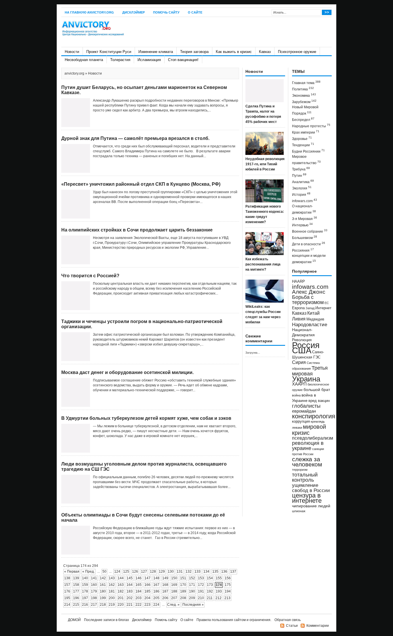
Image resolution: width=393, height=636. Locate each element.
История (301, 194)
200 (112, 598)
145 (130, 578)
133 (197, 571)
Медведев (315, 319)
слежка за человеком (307, 462)
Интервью (302, 224)
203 (139, 598)
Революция (302, 340)
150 (174, 578)
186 (156, 591)
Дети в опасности (308, 243)
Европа (298, 308)
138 (67, 578)
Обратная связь (287, 620)
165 (139, 585)
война (296, 395)
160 (94, 585)
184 (139, 591)
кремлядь (318, 421)
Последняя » (193, 605)
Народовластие (309, 324)
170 (183, 585)
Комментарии (317, 626)
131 (180, 571)
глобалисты (306, 406)
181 (112, 591)
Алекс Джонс (308, 292)
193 (219, 591)
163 (121, 585)
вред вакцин (319, 400)
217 (94, 605)
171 (192, 585)
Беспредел (303, 119)
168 (165, 585)
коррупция (301, 421)
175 (228, 585)
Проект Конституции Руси (108, 52)
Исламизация (149, 60)
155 (219, 578)
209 (192, 598)
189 (183, 591)
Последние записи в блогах (106, 620)
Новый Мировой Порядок (305, 110)
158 (76, 585)
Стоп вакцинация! (183, 60)
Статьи (292, 626)
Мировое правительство (306, 160)
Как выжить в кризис (234, 52)
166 (147, 585)
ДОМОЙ (74, 620)
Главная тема (306, 82)
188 (174, 591)
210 (201, 598)
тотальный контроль (305, 477)
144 (121, 578)
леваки (297, 427)
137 (233, 571)
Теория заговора (194, 52)
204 (147, 598)
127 (144, 571)
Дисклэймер (133, 12)
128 (153, 571)
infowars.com (304, 200)
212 (218, 598)
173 (210, 585)
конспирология (313, 416)
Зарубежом (304, 101)
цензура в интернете (307, 498)
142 (103, 578)
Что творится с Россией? (90, 275)
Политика (303, 88)
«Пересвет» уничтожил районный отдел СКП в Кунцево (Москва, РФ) (140, 184)
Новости (72, 52)
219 (112, 605)
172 (201, 585)
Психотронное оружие (297, 52)
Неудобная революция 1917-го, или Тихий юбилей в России (265, 164)
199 (103, 598)
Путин (299, 175)
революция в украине (308, 445)
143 (112, 578)
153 (201, 578)
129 (162, 571)
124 (117, 571)
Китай (313, 313)
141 (94, 578)
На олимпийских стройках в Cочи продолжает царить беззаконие (137, 229)
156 (228, 578)
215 (76, 605)
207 (174, 598)
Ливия (299, 318)
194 (228, 591)
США (301, 350)
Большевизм (304, 237)
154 (210, 578)
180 (103, 591)
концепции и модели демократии (309, 259)
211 (210, 598)
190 (192, 591)
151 (183, 578)
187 (165, 591)
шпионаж (298, 511)
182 (121, 591)
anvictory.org (74, 73)
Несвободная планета (84, 60)
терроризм (300, 469)
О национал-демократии (304, 209)
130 (171, 571)
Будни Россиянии (308, 151)
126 (135, 571)
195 (67, 598)
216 (85, 605)
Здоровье (302, 138)
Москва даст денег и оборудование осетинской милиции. (127, 372)
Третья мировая (310, 371)
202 (130, 598)
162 (112, 585)
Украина (306, 379)
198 (94, 598)
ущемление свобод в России (311, 487)
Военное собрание (309, 231)
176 (67, 591)
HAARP (298, 282)
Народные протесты (311, 125)
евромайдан (304, 411)
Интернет (323, 308)
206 (165, 598)
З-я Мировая (304, 218)
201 (121, 598)
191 (201, 591)
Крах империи (305, 132)
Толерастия (120, 60)
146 (139, 578)
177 (76, 591)
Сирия (299, 362)
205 (156, 598)
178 (85, 591)
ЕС (327, 303)
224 (156, 605)
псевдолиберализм (312, 438)
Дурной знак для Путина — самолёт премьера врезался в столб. (135, 138)
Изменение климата (155, 52)
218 (103, 605)
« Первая (71, 571)
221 (130, 605)
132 (189, 571)
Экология (302, 187)
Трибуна (301, 168)
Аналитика (303, 181)
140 (85, 578)
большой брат (317, 389)
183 (130, 591)
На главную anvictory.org (89, 12)
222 (139, 605)
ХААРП (299, 384)
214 (67, 605)
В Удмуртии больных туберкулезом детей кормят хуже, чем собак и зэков (146, 418)
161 (103, 585)
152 (192, 578)
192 (210, 591)
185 (147, 591)
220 (121, 605)
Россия (306, 345)
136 (224, 571)
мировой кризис (309, 430)
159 (85, 585)
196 (76, 598)
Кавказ (265, 52)
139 (76, 578)
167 (156, 585)
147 (147, 578)
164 (130, 585)
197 (85, 598)
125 (126, 571)
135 (215, 571)
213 (227, 598)
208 (183, 598)
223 (147, 605)
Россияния (303, 250)
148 (156, 578)
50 (104, 571)
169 (174, 585)
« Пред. (88, 571)
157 (67, 585)
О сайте (195, 12)
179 (94, 591)
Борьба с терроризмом (308, 299)
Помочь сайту (166, 12)
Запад (310, 308)
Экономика (304, 95)
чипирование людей (311, 506)
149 (165, 578)
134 (206, 571)
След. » (173, 605)
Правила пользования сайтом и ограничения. (234, 620)
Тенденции (303, 144)
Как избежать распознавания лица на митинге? (263, 264)
